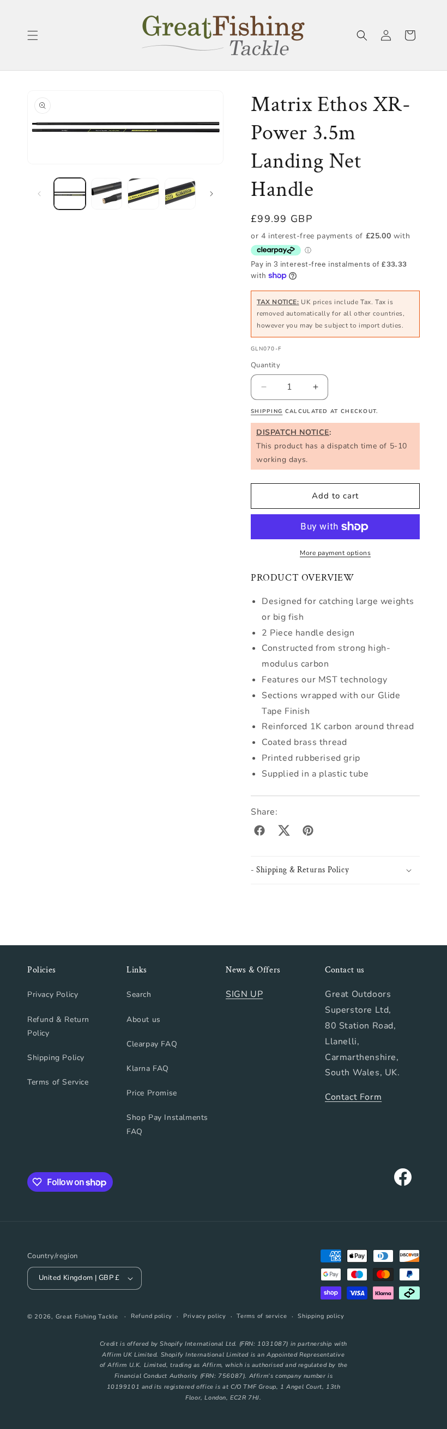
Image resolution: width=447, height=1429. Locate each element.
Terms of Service (58, 1082)
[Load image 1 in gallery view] (70, 194)
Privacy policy (204, 1316)
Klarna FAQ (147, 1068)
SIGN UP (244, 994)
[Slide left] (39, 194)
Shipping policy (321, 1316)
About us (143, 1019)
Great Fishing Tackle (87, 1317)
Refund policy (151, 1316)
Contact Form (353, 1097)
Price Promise (151, 1093)
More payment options (335, 553)
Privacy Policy (52, 994)
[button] (33, 35)
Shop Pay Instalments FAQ (167, 1124)
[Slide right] (212, 194)
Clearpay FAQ (151, 1044)
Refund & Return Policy (58, 1026)
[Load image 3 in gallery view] (143, 194)
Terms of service (262, 1316)
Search (139, 994)
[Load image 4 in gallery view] (180, 194)
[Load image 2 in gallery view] (107, 194)
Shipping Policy (55, 1057)
